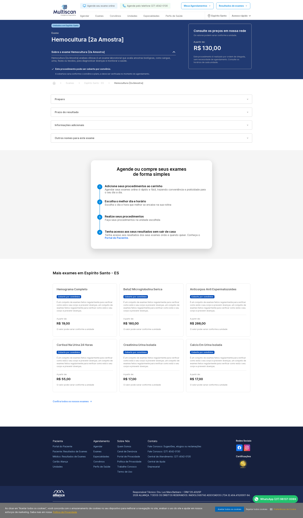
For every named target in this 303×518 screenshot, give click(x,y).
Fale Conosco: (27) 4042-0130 (164, 451)
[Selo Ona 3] (243, 464)
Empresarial (154, 466)
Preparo (60, 99)
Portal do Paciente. (117, 237)
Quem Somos (124, 446)
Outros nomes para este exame (74, 138)
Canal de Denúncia (127, 451)
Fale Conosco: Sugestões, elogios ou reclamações (174, 446)
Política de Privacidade (65, 512)
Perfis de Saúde (101, 466)
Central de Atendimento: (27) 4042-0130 (169, 456)
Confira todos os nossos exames (71, 401)
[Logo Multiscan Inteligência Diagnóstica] (64, 11)
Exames (97, 451)
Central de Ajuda (156, 461)
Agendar (97, 446)
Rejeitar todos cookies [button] (256, 509)
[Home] (54, 83)
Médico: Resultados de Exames (69, 456)
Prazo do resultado (67, 112)
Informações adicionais (69, 125)
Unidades (58, 466)
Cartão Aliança (60, 461)
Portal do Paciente (62, 446)
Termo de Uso (124, 471)
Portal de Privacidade (128, 456)
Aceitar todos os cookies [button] (229, 509)
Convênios (99, 461)
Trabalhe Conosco (127, 466)
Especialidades (101, 456)
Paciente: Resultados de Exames (70, 451)
